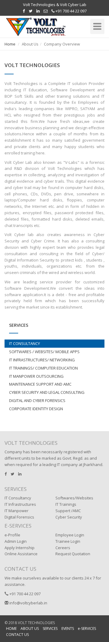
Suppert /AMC (68, 510)
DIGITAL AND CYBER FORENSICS (37, 400)
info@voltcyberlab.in (27, 603)
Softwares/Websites (74, 498)
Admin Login (16, 541)
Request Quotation (72, 553)
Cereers (62, 547)
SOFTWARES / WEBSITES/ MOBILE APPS (44, 351)
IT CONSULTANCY (24, 343)
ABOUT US (30, 628)
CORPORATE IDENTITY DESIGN (36, 408)
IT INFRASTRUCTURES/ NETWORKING (42, 360)
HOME (11, 628)
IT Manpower (16, 510)
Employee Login (69, 535)
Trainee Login (67, 541)
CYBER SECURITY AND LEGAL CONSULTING (46, 392)
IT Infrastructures (20, 504)
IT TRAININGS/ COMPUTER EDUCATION (43, 368)
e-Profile (12, 535)
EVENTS (67, 628)
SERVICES (50, 628)
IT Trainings (65, 504)
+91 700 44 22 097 (70, 11)
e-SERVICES (87, 628)
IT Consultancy (18, 498)
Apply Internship (20, 547)
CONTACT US (17, 634)
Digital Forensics (19, 517)
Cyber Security (68, 517)
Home (10, 44)
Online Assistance (21, 553)
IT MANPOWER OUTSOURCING (36, 376)
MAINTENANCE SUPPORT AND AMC (40, 384)
